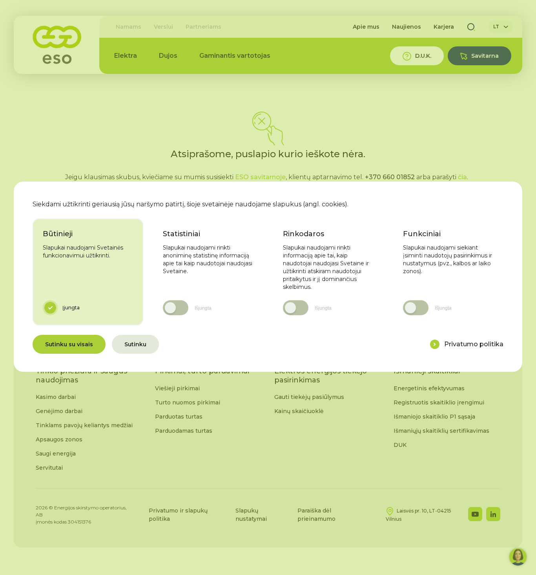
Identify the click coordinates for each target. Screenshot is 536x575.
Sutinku (135, 344)
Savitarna (485, 55)
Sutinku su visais (69, 344)
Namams (128, 26)
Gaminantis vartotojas (234, 55)
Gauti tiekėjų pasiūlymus (309, 396)
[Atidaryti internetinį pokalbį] (518, 557)
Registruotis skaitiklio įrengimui (439, 402)
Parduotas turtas (178, 416)
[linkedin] (493, 514)
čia (462, 177)
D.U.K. (423, 55)
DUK (400, 444)
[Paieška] (471, 27)
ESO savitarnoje (260, 177)
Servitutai (49, 467)
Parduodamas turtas (183, 430)
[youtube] (475, 514)
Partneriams (203, 26)
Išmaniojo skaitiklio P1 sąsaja (434, 416)
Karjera (444, 26)
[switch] (175, 307)
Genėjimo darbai (59, 411)
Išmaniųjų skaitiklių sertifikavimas (441, 430)
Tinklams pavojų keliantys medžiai (84, 425)
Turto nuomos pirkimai (187, 402)
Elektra (125, 55)
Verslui (163, 26)
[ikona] (434, 344)
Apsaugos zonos (59, 439)
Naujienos (406, 26)
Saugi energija (56, 453)
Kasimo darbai (56, 396)
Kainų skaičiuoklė (299, 411)
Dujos (168, 55)
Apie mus (366, 26)
